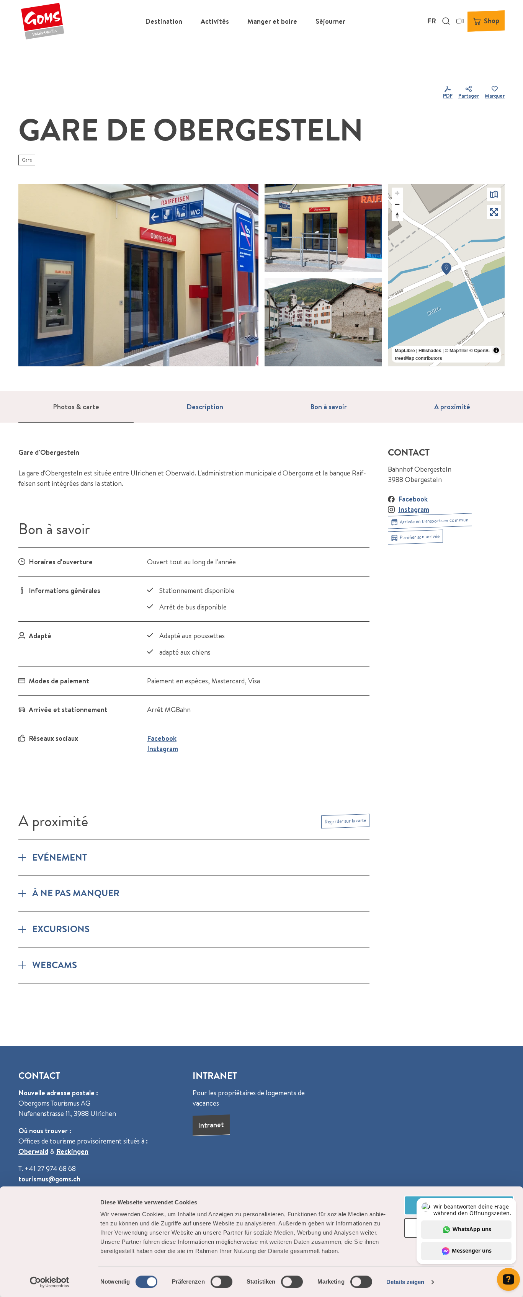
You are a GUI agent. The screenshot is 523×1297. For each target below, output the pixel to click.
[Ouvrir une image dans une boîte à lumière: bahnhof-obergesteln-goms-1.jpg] (138, 275)
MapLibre (405, 350)
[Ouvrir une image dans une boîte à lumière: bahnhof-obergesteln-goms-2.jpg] (323, 228)
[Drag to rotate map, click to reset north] (397, 215)
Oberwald (33, 1151)
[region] (446, 275)
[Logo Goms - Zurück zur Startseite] (42, 21)
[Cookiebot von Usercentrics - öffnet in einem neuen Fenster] (49, 1282)
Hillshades (429, 350)
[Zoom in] (397, 193)
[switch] (221, 1282)
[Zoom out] (397, 204)
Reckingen (72, 1151)
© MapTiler (456, 350)
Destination (163, 21)
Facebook (162, 738)
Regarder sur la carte (345, 821)
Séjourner (330, 21)
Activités (215, 21)
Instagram (162, 748)
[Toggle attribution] (496, 350)
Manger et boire (272, 21)
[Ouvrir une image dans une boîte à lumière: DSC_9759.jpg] (323, 322)
